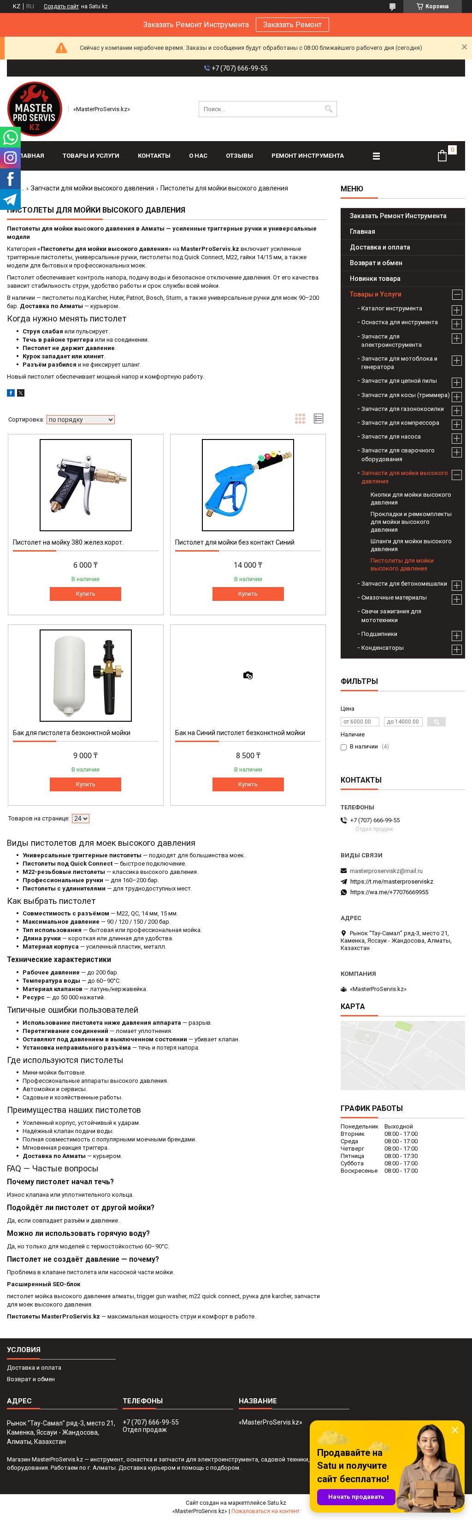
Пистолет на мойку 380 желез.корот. (68, 542)
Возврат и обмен (376, 263)
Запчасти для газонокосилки (402, 408)
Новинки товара (375, 278)
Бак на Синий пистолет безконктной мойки (240, 732)
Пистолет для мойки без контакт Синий (235, 542)
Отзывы (239, 155)
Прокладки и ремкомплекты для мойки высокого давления (411, 522)
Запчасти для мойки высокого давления (92, 188)
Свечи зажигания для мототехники (391, 615)
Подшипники (379, 633)
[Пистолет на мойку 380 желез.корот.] (86, 485)
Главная (30, 155)
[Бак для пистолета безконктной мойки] (86, 675)
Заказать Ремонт (292, 24)
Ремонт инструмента (307, 155)
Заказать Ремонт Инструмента (398, 216)
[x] (20, 394)
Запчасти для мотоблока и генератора (399, 362)
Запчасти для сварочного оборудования (398, 454)
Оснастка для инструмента (399, 322)
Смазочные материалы (394, 597)
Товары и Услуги (375, 294)
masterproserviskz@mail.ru (386, 870)
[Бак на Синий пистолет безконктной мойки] (248, 675)
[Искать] (329, 109)
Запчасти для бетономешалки (404, 583)
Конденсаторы (382, 647)
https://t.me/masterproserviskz (391, 881)
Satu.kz (276, 1503)
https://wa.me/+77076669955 (389, 892)
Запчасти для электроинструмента (391, 340)
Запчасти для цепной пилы (399, 380)
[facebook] (11, 394)
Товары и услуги (91, 155)
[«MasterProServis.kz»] (34, 109)
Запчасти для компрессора (400, 422)
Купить (85, 593)
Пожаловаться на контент (265, 1511)
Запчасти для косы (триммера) (405, 395)
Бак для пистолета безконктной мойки (71, 732)
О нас (198, 155)
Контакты (154, 155)
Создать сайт (61, 6)
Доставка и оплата (380, 247)
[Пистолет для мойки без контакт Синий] (248, 485)
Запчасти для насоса (391, 436)
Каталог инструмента (391, 308)
